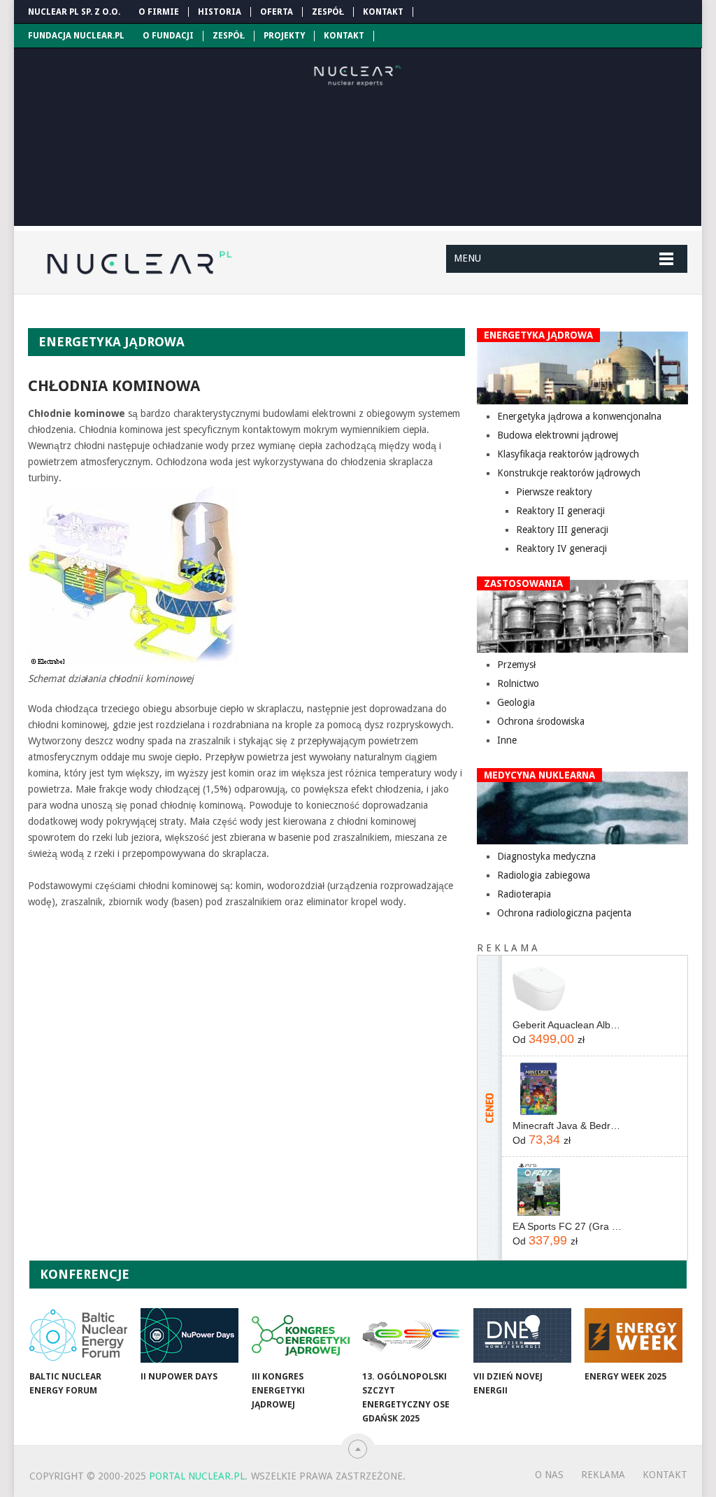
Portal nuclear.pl (197, 1476)
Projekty (284, 36)
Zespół (328, 12)
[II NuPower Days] (189, 1335)
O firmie (158, 12)
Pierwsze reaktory (554, 491)
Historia (219, 12)
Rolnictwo (518, 683)
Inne (507, 740)
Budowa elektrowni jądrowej (557, 435)
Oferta (276, 12)
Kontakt (383, 12)
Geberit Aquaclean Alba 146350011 (568, 1025)
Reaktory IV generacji (561, 548)
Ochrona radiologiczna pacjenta (564, 912)
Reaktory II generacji (560, 510)
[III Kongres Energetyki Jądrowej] (301, 1335)
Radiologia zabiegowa (543, 875)
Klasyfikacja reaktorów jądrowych (568, 454)
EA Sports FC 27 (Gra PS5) (568, 1226)
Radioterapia (524, 894)
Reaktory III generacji (562, 529)
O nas (549, 1474)
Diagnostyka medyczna (546, 856)
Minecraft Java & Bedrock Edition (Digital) (568, 1125)
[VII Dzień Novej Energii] (522, 1335)
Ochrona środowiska (541, 721)
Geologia (516, 702)
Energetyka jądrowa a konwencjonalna (579, 416)
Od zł (549, 1039)
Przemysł (516, 664)
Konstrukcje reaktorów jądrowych (568, 472)
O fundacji (168, 36)
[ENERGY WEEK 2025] (633, 1335)
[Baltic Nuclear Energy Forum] (78, 1335)
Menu (467, 258)
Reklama (603, 1474)
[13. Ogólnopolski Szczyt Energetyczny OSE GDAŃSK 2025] (411, 1335)
